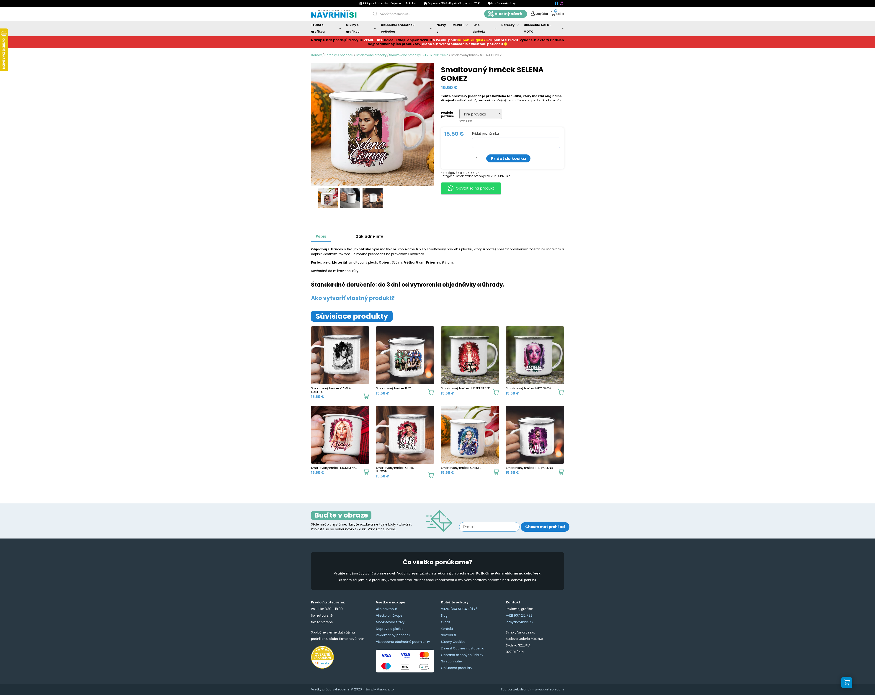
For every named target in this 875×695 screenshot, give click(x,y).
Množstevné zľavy (390, 622)
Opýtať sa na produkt (475, 188)
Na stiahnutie (451, 661)
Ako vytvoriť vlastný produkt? (353, 298)
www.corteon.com (549, 689)
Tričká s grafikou (318, 28)
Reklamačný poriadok (393, 635)
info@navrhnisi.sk (519, 622)
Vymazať (465, 121)
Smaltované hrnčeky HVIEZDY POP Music (418, 55)
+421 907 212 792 (519, 615)
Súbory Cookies (453, 641)
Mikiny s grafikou (353, 28)
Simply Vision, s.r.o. (379, 689)
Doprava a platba (390, 628)
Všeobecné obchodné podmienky (403, 641)
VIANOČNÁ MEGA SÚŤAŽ (459, 609)
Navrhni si (448, 635)
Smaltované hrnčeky (371, 55)
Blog (444, 615)
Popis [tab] (321, 236)
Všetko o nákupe (389, 615)
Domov (316, 55)
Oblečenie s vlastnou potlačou (397, 28)
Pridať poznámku (485, 133)
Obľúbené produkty (456, 668)
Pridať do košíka (508, 158)
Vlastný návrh (508, 13)
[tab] (336, 234)
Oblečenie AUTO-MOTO (537, 28)
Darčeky (508, 25)
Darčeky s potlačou (338, 55)
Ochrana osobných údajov (462, 655)
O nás (445, 622)
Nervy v (441, 28)
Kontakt (447, 628)
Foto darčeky (479, 28)
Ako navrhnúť (386, 609)
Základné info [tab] (369, 236)
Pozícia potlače (447, 114)
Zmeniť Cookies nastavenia (462, 648)
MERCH (458, 25)
